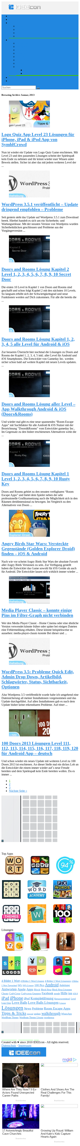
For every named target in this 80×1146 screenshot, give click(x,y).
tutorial (30, 1014)
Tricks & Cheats (33, 70)
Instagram (22, 53)
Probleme (37, 1008)
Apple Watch (24, 36)
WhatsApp (66, 1014)
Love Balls (19, 1003)
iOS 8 (75, 994)
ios (70, 993)
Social (12, 39)
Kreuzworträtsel (62, 998)
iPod (27, 998)
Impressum (24, 1045)
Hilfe (64, 993)
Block (37, 989)
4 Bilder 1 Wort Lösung (32, 981)
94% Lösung (28, 985)
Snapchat (21, 49)
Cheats (4, 993)
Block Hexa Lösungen (62, 989)
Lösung (62, 1003)
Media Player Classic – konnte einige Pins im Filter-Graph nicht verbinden (37, 613)
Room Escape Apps (57, 1008)
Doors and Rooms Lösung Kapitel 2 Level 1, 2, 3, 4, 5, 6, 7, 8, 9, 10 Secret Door (36, 274)
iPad (19, 32)
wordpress (49, 1017)
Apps (19, 26)
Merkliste (14, 80)
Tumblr (20, 56)
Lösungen (15, 19)
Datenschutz (8, 1045)
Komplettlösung (42, 998)
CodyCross (14, 993)
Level (73, 999)
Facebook (22, 43)
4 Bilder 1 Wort (10, 980)
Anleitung (64, 985)
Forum (13, 77)
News (27, 1008)
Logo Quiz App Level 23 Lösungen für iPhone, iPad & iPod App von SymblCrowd (37, 139)
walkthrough (50, 1013)
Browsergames (32, 73)
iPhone (20, 29)
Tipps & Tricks (13, 1013)
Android (52, 985)
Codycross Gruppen (31, 993)
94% (20, 985)
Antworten (9, 989)
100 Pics (39, 985)
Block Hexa (46, 989)
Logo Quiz (6, 1003)
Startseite (14, 16)
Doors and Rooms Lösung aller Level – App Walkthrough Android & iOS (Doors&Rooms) (38, 409)
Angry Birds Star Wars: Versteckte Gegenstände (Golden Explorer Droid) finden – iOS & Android (38, 548)
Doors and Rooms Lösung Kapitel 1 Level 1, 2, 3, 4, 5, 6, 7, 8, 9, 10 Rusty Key (35, 478)
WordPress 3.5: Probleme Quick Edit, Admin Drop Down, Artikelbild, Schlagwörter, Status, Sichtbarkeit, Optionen (37, 679)
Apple (12, 22)
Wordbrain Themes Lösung (31, 1017)
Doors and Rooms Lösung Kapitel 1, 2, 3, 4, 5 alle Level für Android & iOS (38, 342)
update (37, 1014)
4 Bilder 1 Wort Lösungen (58, 981)
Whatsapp (22, 46)
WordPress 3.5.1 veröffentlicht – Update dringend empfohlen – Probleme (39, 207)
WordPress (22, 60)
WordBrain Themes (10, 1017)
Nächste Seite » (18, 790)
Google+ (21, 63)
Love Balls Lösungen (43, 1003)
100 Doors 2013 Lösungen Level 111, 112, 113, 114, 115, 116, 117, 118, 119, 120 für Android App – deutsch (39, 748)
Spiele (20, 66)
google (57, 993)
